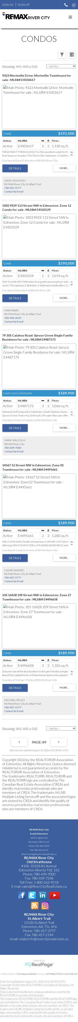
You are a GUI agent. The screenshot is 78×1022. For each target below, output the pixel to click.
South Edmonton (39, 833)
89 (44, 742)
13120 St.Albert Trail (39, 922)
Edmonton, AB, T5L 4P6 (39, 926)
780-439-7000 (12, 447)
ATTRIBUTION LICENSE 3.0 (61, 973)
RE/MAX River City (39, 829)
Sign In (7, 4)
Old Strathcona (39, 862)
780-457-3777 (12, 187)
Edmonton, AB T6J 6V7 (39, 842)
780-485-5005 (42, 846)
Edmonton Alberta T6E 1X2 (39, 870)
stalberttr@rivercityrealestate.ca (43, 939)
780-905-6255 (12, 317)
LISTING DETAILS (15, 168)
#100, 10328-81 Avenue (39, 866)
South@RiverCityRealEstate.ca (42, 854)
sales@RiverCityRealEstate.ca (44, 886)
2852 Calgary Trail (39, 837)
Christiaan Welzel (26, 973)
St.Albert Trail (39, 918)
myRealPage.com (39, 965)
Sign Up (23, 4)
